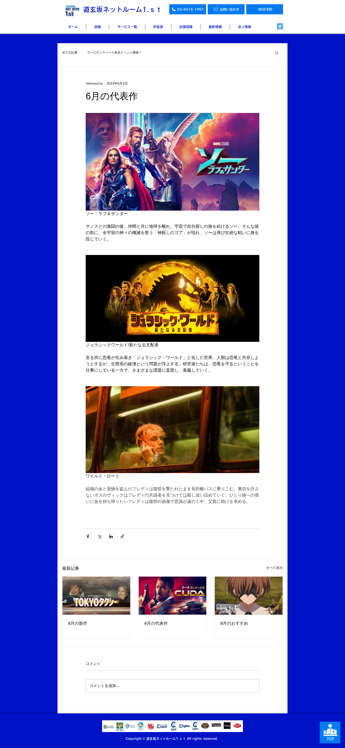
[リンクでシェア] (122, 536)
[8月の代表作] (173, 596)
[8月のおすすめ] (249, 596)
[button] (277, 52)
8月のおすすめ (234, 623)
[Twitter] (280, 26)
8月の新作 (77, 623)
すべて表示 (274, 568)
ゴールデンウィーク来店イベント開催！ (114, 52)
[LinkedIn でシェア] (111, 536)
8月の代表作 (156, 623)
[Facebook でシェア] (88, 536)
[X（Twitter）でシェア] (99, 536)
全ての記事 (69, 52)
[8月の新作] (96, 596)
